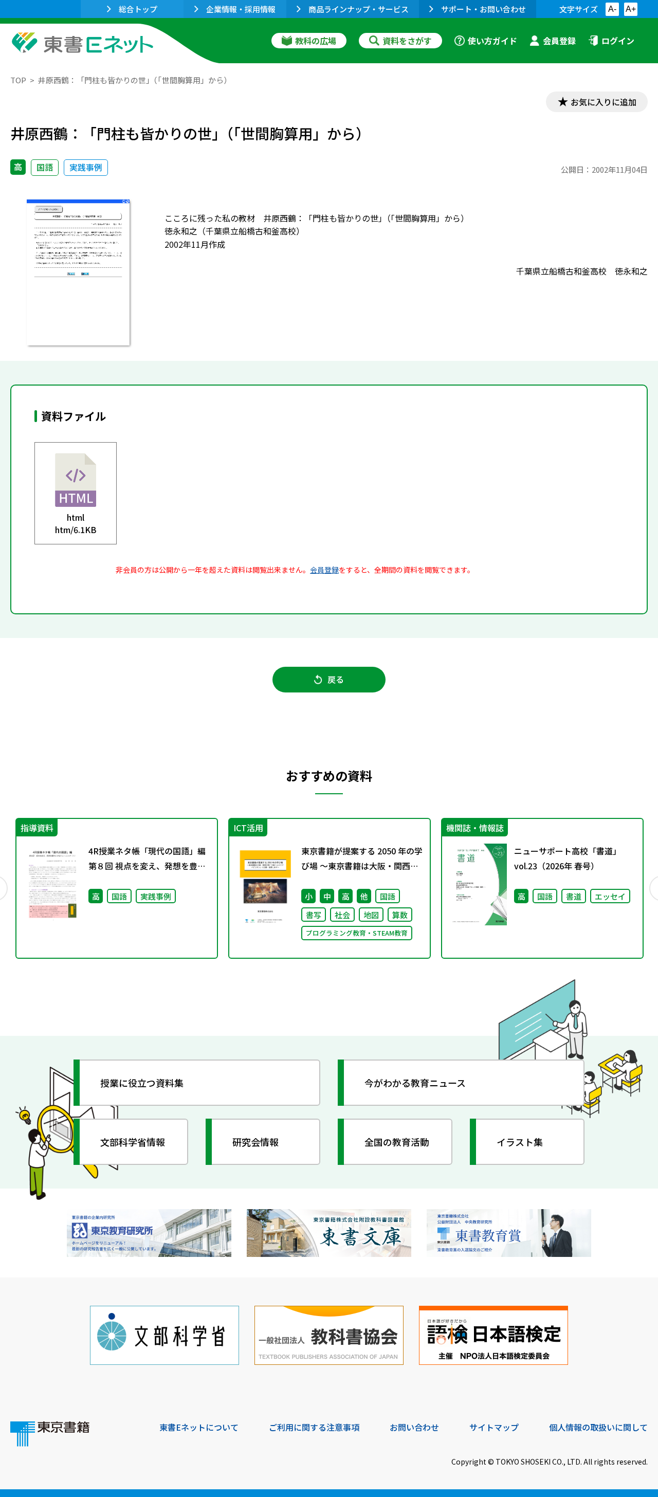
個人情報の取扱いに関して (598, 1427)
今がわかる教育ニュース (415, 1082)
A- (612, 9)
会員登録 (559, 40)
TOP (18, 80)
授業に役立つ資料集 (142, 1082)
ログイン (617, 40)
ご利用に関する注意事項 (314, 1427)
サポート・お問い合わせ (483, 9)
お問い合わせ (414, 1427)
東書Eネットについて (199, 1427)
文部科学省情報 (132, 1141)
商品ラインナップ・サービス (358, 9)
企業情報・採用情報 (241, 9)
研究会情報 (255, 1141)
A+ (631, 9)
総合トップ (138, 9)
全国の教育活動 (396, 1141)
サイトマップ (494, 1427)
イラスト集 (520, 1141)
